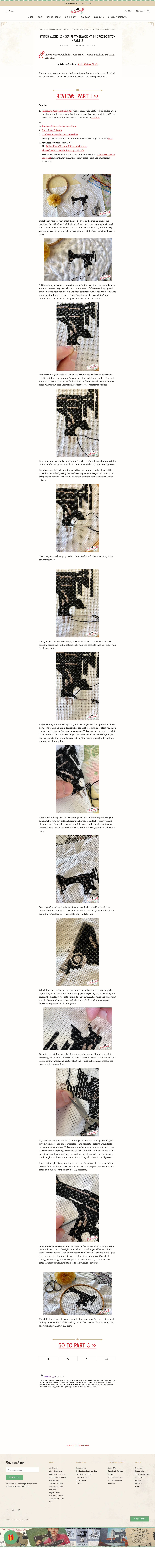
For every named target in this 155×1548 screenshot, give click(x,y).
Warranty (112, 1474)
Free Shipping (69, 3)
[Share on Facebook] (48, 1358)
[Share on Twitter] (67, 1358)
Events (78, 1483)
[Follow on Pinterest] (19, 1510)
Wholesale (140, 1519)
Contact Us (112, 1468)
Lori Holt (52, 1489)
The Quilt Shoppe (56, 1483)
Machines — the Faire (57, 1474)
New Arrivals (54, 1480)
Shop (30, 17)
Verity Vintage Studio (88, 64)
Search (9, 11)
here (110, 138)
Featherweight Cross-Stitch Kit (56, 110)
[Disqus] (77, 1401)
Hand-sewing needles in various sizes (60, 134)
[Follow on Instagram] (13, 1510)
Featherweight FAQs (84, 1474)
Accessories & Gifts (56, 1498)
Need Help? (129, 11)
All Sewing (53, 1468)
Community (70, 17)
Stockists (111, 1483)
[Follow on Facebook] (7, 1510)
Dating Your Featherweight (86, 1471)
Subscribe (14, 1477)
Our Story (139, 1468)
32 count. (95, 117)
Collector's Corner (56, 1495)
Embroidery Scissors (52, 130)
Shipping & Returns (115, 1471)
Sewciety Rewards (142, 1474)
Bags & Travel (54, 1492)
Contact (85, 17)
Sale (40, 17)
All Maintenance (55, 1471)
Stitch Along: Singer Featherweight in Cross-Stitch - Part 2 (93, 29)
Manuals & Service (83, 1477)
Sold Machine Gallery (57, 1477)
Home (42, 29)
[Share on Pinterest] (87, 1358)
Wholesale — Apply (115, 1480)
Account (141, 11)
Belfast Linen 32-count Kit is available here (66, 146)
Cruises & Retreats (117, 17)
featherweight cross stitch (84, 45)
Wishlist (138, 1480)
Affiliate (138, 1483)
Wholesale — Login (115, 1477)
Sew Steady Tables (56, 1486)
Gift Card (138, 1477)
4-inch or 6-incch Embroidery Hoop (59, 125)
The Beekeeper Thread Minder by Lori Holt (63, 150)
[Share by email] (106, 1358)
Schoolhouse (54, 17)
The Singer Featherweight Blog (57, 29)
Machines (99, 17)
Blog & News (81, 1480)
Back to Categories (79, 1445)
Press (137, 1486)
